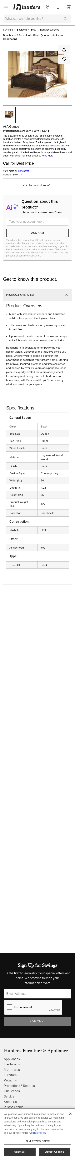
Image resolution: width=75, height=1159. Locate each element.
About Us (10, 1102)
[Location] (47, 6)
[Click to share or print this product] (64, 49)
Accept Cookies (54, 1151)
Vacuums (10, 1080)
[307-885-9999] (58, 6)
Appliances (12, 1059)
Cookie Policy (37, 1132)
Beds (33, 29)
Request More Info (39, 185)
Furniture (8, 29)
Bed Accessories (49, 29)
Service (9, 1096)
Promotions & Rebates (19, 1086)
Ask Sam (37, 232)
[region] (37, 1133)
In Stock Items (13, 1107)
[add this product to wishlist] (64, 59)
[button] (6, 6)
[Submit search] (65, 18)
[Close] (70, 1113)
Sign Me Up (37, 1021)
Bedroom (22, 29)
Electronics (12, 1064)
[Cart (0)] (68, 6)
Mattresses (12, 1070)
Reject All (19, 1151)
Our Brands (12, 1091)
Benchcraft (23, 171)
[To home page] (26, 6)
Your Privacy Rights (37, 1140)
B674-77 (17, 175)
